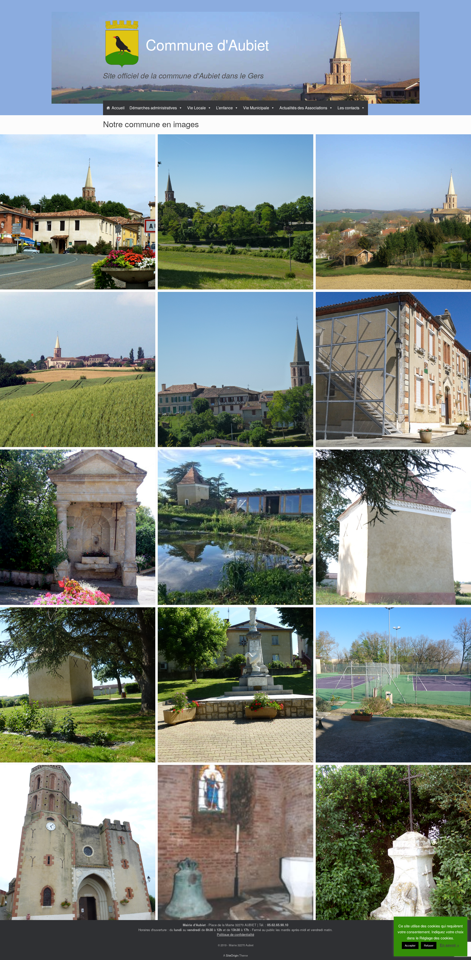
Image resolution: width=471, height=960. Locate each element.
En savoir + (449, 945)
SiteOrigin (232, 955)
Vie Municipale (256, 108)
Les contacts (348, 108)
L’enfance (224, 108)
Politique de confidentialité (235, 934)
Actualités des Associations (303, 108)
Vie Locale (196, 108)
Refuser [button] (428, 945)
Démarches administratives (153, 108)
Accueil (118, 108)
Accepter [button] (410, 945)
